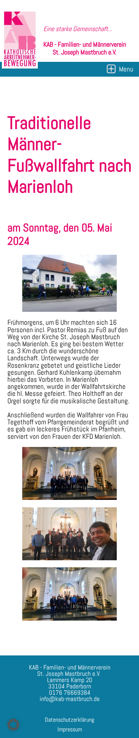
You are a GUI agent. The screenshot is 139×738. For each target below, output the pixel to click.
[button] (13, 724)
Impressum (69, 729)
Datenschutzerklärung (69, 720)
